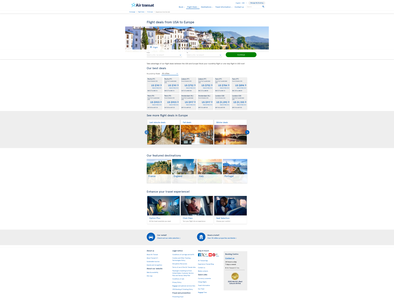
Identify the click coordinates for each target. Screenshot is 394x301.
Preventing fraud (177, 297)
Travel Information (204, 285)
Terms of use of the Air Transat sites (184, 267)
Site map (149, 276)
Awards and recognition (154, 265)
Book (181, 7)
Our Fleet (201, 289)
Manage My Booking (256, 3)
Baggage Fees (202, 292)
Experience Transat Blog (206, 264)
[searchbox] (255, 6)
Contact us (239, 7)
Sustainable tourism (153, 261)
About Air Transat (152, 254)
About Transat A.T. (152, 258)
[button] (154, 47)
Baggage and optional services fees (183, 286)
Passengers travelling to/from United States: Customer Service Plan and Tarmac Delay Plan (183, 273)
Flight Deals (192, 7)
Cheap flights (202, 282)
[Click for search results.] (263, 6)
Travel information (222, 7)
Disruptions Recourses (179, 264)
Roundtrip (151, 73)
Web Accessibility (152, 272)
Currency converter (204, 278)
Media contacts (203, 271)
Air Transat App (203, 261)
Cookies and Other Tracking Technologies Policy (181, 259)
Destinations (206, 7)
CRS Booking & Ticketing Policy (182, 289)
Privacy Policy (176, 282)
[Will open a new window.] (199, 255)
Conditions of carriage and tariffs (183, 254)
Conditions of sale (178, 279)
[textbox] (164, 54)
